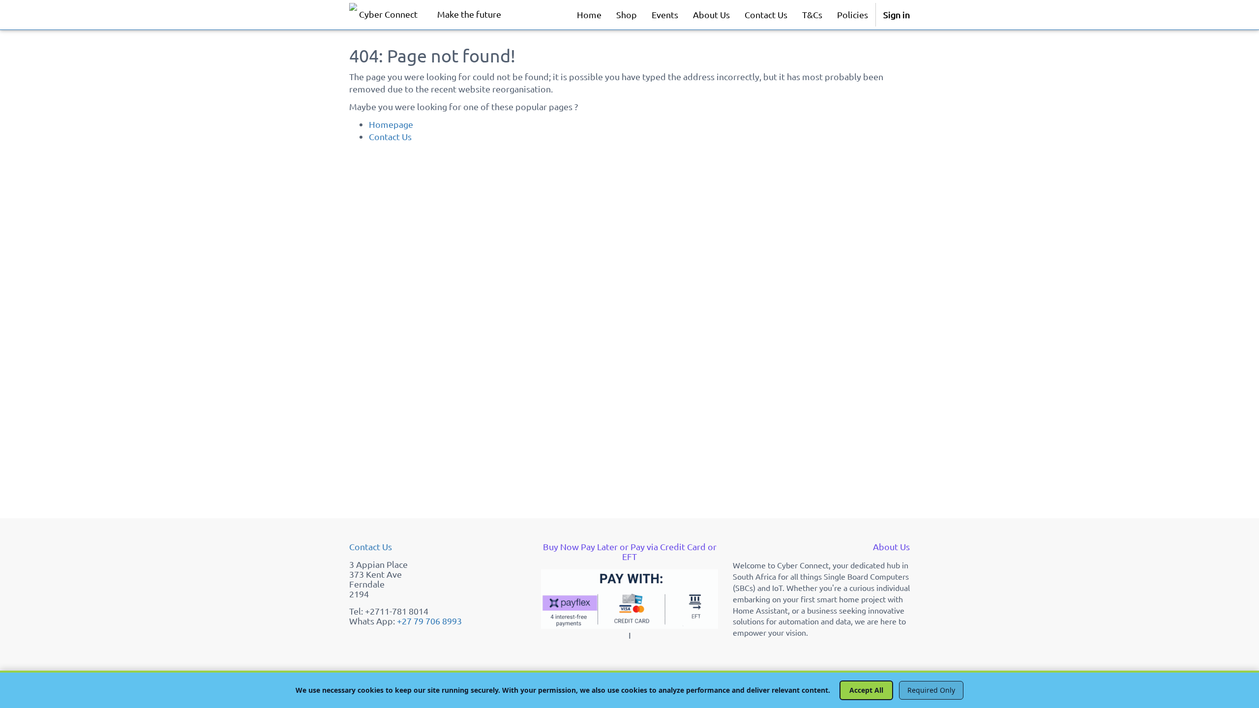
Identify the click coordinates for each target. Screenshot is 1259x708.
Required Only (931, 690)
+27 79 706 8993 (429, 621)
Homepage (391, 124)
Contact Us (390, 136)
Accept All (866, 690)
